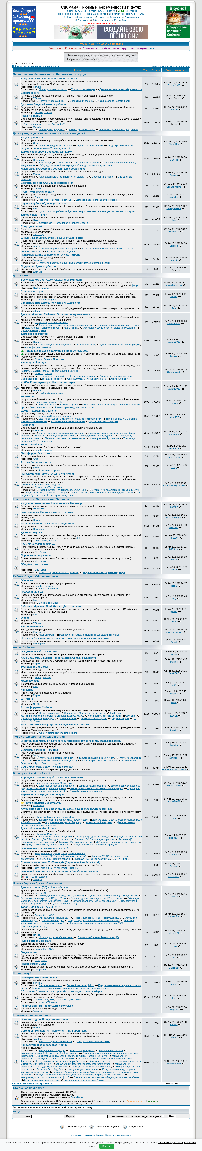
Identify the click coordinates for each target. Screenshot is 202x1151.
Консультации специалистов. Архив (44, 1045)
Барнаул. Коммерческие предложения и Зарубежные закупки (59, 871)
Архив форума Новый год (38, 347)
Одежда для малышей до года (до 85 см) (61, 895)
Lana (35, 600)
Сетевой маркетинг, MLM (80, 985)
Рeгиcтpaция (131, 17)
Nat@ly (36, 704)
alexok (174, 654)
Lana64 (174, 730)
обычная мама (173, 632)
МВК (174, 685)
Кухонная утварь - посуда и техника (86, 378)
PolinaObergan (173, 517)
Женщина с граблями (174, 485)
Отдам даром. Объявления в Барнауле (95, 844)
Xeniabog (174, 758)
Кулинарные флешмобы (52, 376)
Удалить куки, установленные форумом (87, 1135)
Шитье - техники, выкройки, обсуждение (61, 433)
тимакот (174, 403)
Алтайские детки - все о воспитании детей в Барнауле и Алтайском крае (67, 809)
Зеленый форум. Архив (94, 718)
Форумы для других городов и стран (39, 736)
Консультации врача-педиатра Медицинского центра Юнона (106, 1077)
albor (173, 957)
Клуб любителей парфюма (38, 544)
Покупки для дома (85, 344)
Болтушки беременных (52, 101)
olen (35, 208)
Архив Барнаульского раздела (86, 791)
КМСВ (174, 559)
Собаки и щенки (69, 404)
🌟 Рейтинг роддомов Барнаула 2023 (41, 802)
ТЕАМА (37, 98)
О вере (25, 617)
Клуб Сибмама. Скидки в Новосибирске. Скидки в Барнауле (59, 658)
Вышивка (39, 435)
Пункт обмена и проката (36, 940)
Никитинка (38, 160)
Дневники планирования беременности (120, 89)
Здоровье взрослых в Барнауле (56, 785)
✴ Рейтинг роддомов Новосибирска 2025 (43, 124)
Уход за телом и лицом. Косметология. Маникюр (51, 503)
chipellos (173, 197)
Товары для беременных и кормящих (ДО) (97, 917)
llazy (174, 220)
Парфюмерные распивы (36, 555)
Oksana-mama (173, 186)
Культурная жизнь (32, 626)
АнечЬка (37, 1039)
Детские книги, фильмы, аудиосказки (96, 199)
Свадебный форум (49, 713)
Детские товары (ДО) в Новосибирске (44, 887)
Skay (173, 308)
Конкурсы (115, 17)
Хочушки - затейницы (83, 89)
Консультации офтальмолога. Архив (84, 1080)
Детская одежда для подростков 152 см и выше (97, 898)
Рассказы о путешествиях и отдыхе (40, 484)
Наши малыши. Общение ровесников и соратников (53, 168)
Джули (52, 402)
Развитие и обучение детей (38, 191)
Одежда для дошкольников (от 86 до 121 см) (113, 895)
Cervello (37, 86)
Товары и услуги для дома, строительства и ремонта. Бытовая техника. (71, 988)
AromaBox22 (173, 801)
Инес (35, 143)
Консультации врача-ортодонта (41, 1080)
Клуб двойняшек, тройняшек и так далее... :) (63, 176)
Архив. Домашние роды (82, 129)
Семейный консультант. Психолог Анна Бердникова (54, 1030)
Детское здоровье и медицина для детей (46, 151)
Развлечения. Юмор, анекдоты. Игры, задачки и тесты (89, 634)
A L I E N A (174, 854)
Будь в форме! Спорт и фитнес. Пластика (47, 512)
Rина (174, 702)
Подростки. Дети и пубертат (38, 266)
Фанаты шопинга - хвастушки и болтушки (47, 1005)
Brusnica (39, 373)
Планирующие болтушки (53, 89)
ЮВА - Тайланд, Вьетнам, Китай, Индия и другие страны (102, 492)
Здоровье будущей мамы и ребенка (43, 104)
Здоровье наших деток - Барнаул (63, 822)
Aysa (35, 458)
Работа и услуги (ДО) (34, 926)
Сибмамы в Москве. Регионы (39, 749)
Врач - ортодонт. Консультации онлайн (45, 1019)
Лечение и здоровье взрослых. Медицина (47, 523)
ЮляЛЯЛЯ (174, 673)
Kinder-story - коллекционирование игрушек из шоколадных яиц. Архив (72, 714)
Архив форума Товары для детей (52, 148)
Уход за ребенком (32, 137)
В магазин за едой (52, 378)
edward (37, 311)
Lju (173, 998)
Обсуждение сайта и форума (39, 651)
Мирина (67, 416)
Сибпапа (130, 715)
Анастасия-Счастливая (174, 769)
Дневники (132, 11)
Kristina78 (174, 448)
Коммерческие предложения (39, 977)
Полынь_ (49, 586)
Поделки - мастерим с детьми (55, 199)
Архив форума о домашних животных (75, 407)
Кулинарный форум (33, 362)
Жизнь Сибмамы (24, 647)
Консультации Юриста (82, 1050)
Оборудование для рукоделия (96, 435)
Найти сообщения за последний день (170, 66)
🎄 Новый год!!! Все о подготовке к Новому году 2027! (55, 351)
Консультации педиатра (52, 1050)
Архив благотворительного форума (58, 732)
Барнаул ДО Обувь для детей (55, 836)
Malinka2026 (173, 342)
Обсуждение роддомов (51, 129)
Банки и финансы (48, 602)
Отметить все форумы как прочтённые (32, 1083)
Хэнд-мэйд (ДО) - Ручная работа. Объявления (93, 920)
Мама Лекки (66, 783)
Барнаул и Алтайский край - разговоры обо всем (52, 777)
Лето (37, 893)
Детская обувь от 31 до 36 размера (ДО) (94, 901)
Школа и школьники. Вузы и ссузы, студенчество (52, 237)
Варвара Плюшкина (58, 322)
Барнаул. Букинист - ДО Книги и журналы (46, 844)
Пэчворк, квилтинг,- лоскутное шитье (65, 438)
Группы (102, 17)
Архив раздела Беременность (114, 101)
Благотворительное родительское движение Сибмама (55, 724)
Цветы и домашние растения (39, 410)
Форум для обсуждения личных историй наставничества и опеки (74, 262)
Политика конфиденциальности (118, 1135)
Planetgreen (51, 299)
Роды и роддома (31, 116)
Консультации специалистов (33, 1015)
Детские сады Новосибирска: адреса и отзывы (64, 222)
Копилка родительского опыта (55, 1041)
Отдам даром (29, 952)
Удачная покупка (31, 532)
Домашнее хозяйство (34, 334)
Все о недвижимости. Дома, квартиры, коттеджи (51, 279)
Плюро (38, 915)
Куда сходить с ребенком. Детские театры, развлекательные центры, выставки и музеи (87, 211)
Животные (27, 396)
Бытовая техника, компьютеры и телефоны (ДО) (96, 923)
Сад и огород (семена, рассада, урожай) (118, 325)
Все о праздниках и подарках (55, 344)
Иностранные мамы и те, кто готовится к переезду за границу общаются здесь (71, 740)
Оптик (174, 984)
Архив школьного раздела (60, 251)
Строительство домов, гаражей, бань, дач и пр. (50, 302)
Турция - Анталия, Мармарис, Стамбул (45, 492)
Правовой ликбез (32, 592)
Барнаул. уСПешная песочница (92, 858)
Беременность (30, 92)
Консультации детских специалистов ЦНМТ (45, 1077)
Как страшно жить (49, 588)
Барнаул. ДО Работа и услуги (75, 842)
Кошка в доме (174, 457)
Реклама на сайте (96, 13)
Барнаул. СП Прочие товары (54, 858)
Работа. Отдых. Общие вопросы (35, 576)
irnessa (174, 1024)
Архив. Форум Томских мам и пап (99, 760)
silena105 (174, 837)
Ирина (36, 520)
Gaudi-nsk (174, 967)
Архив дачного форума (33, 330)
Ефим (174, 946)
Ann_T (174, 569)
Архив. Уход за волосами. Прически (58, 572)
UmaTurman (50, 487)
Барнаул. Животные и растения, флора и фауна (96, 788)
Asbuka (43, 322)
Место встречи (30, 681)
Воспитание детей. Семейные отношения (47, 183)
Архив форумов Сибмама (37, 707)
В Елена (174, 159)
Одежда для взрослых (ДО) (54, 917)
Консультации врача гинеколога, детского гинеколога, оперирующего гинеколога (79, 1074)
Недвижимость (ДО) (33, 964)
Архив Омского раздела (48, 763)
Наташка (39, 299)
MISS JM (173, 549)
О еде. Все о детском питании (55, 145)
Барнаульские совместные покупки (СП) (46, 848)
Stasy (174, 467)
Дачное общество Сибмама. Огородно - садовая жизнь (55, 314)
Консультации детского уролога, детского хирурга (83, 1064)
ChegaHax (174, 144)
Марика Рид (174, 916)
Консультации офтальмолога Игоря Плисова (60, 1061)
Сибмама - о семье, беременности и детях (35, 66)
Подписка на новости (70, 13)
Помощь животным (40, 407)
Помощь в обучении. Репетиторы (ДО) (98, 937)
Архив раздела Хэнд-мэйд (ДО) (38, 718)
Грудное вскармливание (89, 145)
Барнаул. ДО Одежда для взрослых (94, 839)
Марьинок (174, 434)
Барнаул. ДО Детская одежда (93, 836)
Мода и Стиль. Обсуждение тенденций (104, 572)
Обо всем (27, 580)
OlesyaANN (174, 231)
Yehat (174, 642)
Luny (173, 818)
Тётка (64, 853)
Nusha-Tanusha (41, 288)
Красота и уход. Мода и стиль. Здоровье (41, 499)
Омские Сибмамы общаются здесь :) (56, 760)
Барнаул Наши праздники (92, 785)
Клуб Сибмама (107, 11)
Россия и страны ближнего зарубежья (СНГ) (63, 489)
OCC (43, 893)
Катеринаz (173, 1009)
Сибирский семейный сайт (80, 11)
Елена (44, 960)
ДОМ (121, 11)
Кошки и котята (47, 404)
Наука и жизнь (47, 634)
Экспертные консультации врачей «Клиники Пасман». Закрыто (72, 1055)
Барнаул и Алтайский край (31, 773)
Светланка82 (174, 372)
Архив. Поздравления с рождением (118, 129)
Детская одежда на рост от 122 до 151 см (43, 898)
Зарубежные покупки (50, 985)
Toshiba (174, 745)
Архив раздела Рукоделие (104, 438)
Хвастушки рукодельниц (61, 435)
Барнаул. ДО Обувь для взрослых (51, 839)
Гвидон (174, 715)
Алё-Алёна (173, 876)
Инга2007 (174, 537)
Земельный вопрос (102, 176)
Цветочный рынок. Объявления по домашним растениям (70, 418)
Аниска (52, 540)
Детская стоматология (87, 162)
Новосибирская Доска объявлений (37, 883)
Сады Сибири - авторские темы (41, 327)
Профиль (83, 20)
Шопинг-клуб (22, 973)
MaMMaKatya (174, 1063)
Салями (174, 866)
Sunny (36, 755)
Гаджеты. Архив (120, 718)
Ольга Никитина (76, 853)
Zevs (37, 416)
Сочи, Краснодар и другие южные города (47, 766)
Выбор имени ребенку (81, 101)
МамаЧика (46, 853)
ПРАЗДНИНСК (174, 208)
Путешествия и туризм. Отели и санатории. (48, 473)
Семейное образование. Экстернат (58, 248)
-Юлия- (37, 197)
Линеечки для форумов (122, 13)
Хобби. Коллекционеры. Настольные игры (48, 382)
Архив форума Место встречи (104, 715)
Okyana (38, 359)
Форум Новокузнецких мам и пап (96, 758)
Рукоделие (27, 425)
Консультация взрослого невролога (92, 1066)
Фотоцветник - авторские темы (68, 421)
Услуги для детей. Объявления (56, 937)
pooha (36, 467)
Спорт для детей (31, 226)
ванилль (54, 783)
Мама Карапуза (174, 285)
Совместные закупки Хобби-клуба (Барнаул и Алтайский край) (60, 862)
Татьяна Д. (38, 234)
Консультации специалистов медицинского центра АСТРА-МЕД (74, 1057)
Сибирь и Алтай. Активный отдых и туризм (115, 489)
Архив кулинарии (119, 378)
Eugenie (174, 260)
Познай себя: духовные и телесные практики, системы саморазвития (65, 638)
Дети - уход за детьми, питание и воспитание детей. (49, 133)
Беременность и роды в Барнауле (42, 794)
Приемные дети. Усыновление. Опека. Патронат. (51, 254)
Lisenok (174, 246)
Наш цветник (70, 327)
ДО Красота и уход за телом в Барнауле (118, 842)
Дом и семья (21, 275)
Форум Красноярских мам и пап (56, 758)
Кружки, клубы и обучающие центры (44, 203)
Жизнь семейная (31, 444)
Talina (174, 586)
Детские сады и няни (34, 214)
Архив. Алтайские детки (99, 822)
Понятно (106, 1146)
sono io (36, 246)
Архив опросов (68, 718)
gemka (173, 611)
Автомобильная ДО (53, 920)
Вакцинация (45, 162)
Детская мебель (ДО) (65, 903)
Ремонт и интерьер (33, 291)
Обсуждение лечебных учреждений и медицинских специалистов (76, 165)
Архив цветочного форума (103, 421)
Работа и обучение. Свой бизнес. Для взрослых (51, 606)
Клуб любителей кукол (51, 393)
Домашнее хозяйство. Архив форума (120, 344)
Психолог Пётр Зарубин (50, 1069)
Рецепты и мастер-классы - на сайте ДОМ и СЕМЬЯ (49, 371)
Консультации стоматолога (83, 1069)
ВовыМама (77, 1097)
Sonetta (174, 175)
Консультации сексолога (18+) (93, 1041)
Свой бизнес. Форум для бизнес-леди (84, 713)
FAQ (141, 13)
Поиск (69, 17)
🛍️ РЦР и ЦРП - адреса (34, 876)
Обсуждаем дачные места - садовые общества (109, 327)
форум (135, 285)
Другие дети (63, 162)
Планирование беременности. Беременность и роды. (50, 74)
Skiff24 (173, 296)
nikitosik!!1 (174, 933)
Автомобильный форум (36, 462)
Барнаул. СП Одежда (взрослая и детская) (63, 856)
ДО (78, 538)
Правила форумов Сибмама (101, 23)
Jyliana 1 (173, 1037)
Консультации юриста (111, 1050)
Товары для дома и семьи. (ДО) (40, 907)
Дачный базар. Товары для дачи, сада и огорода (65, 325)
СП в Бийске (122, 858)
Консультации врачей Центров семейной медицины (49, 1053)
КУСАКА (174, 507)
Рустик (42, 552)
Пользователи (85, 17)
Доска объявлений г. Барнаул (39, 828)
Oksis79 (174, 896)
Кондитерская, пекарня (82, 376)
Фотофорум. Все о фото (36, 453)
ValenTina (38, 430)
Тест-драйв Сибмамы (34, 666)
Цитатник (27, 698)
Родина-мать (41, 402)
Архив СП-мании (48, 1002)
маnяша (174, 109)
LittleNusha (38, 805)
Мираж (36, 174)
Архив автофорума (49, 470)
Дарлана (37, 271)
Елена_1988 (173, 85)
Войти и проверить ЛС (104, 20)
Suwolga (37, 260)
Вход (124, 20)
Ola (36, 322)
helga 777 (174, 417)
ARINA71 (173, 527)
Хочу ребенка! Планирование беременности (49, 78)
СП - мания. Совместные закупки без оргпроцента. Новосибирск (62, 991)
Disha (60, 402)
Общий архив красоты (35, 564)
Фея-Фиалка (173, 323)
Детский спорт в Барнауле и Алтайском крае (63, 819)
